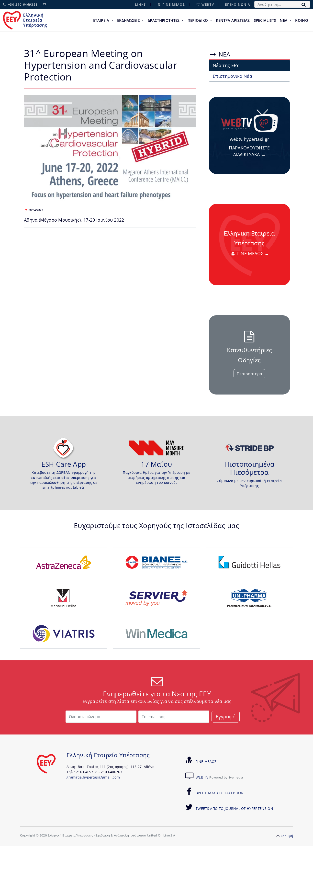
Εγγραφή (225, 716)
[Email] (44, 4)
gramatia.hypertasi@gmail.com (93, 777)
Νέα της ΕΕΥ (226, 65)
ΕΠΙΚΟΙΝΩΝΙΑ (237, 4)
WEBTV (207, 4)
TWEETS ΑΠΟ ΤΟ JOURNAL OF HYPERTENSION (234, 808)
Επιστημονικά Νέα (232, 76)
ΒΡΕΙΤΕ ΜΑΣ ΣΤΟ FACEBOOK (219, 793)
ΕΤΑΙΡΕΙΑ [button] (101, 20)
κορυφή (287, 836)
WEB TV (219, 777)
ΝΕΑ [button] (284, 20)
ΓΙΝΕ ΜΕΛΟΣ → (252, 253)
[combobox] (282, 4)
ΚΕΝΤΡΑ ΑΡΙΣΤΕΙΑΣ (233, 20)
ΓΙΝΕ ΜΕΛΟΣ (173, 4)
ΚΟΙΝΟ (301, 20)
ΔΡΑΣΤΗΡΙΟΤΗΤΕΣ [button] (164, 20)
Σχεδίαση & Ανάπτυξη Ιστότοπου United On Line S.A (135, 835)
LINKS (140, 4)
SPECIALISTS (265, 20)
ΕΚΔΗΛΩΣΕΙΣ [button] (129, 20)
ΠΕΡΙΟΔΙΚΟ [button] (198, 20)
